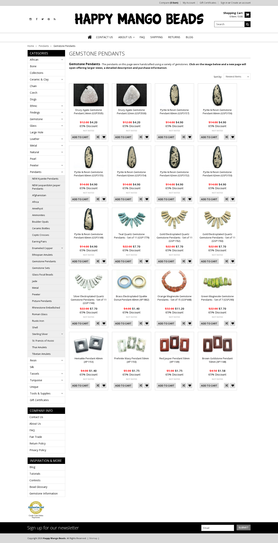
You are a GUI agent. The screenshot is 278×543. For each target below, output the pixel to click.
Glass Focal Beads (42, 274)
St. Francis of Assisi (43, 340)
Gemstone (36, 119)
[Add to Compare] (97, 137)
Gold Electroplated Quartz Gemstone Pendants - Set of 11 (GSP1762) (174, 237)
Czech (33, 92)
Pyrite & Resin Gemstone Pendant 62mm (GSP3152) (174, 173)
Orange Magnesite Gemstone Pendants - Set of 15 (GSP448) (175, 298)
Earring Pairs (39, 241)
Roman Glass (39, 314)
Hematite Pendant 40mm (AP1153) (89, 360)
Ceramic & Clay (39, 79)
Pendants (44, 46)
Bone (33, 66)
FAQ (32, 430)
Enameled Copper (42, 248)
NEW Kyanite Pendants (45, 178)
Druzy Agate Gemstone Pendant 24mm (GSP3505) (88, 111)
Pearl (33, 158)
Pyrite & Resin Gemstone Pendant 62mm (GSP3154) (131, 173)
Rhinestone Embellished (46, 307)
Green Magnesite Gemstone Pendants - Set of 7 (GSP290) (217, 298)
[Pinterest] (49, 19)
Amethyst (37, 208)
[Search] (248, 24)
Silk (32, 367)
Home (30, 46)
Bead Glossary (38, 487)
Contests (35, 480)
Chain (33, 86)
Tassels (34, 373)
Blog (32, 467)
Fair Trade (36, 437)
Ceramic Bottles (41, 228)
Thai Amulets (39, 347)
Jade (34, 281)
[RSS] (55, 19)
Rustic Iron (38, 320)
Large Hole (36, 132)
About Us (35, 423)
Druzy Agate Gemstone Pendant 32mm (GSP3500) (131, 111)
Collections (36, 73)
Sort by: (218, 76)
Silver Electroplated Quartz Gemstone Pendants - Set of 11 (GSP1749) (88, 300)
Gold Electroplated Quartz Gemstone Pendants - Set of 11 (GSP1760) (217, 237)
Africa (35, 202)
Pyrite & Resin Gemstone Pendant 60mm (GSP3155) (88, 173)
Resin (33, 360)
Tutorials (35, 473)
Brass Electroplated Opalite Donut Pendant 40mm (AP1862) (131, 298)
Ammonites (38, 215)
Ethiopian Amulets (42, 254)
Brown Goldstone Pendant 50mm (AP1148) (217, 360)
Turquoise (36, 380)
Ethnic (33, 106)
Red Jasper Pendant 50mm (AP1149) (174, 360)
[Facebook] (36, 19)
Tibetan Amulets (41, 354)
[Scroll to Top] (272, 538)
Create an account (241, 3)
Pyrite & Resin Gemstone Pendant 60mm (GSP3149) (88, 235)
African (34, 59)
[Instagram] (31, 19)
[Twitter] (42, 19)
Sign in (224, 3)
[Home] (90, 37)
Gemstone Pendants (44, 261)
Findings (35, 112)
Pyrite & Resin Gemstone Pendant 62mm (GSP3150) (217, 173)
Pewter (34, 165)
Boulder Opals (40, 221)
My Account (189, 3)
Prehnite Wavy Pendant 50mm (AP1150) (131, 360)
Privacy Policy (38, 450)
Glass (33, 125)
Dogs (33, 99)
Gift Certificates (208, 3)
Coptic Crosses (40, 235)
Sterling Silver (40, 334)
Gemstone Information (44, 493)
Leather (34, 139)
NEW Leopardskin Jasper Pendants (46, 187)
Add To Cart (80, 137)
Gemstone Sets (41, 268)
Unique (34, 387)
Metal (33, 145)
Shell (35, 327)
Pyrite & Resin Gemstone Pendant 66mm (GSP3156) (217, 111)
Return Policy (38, 443)
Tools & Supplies (40, 393)
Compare (168, 3)
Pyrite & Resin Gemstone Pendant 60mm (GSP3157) (174, 111)
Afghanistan (39, 195)
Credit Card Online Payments (36, 516)
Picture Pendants (42, 301)
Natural (34, 152)
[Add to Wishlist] (103, 137)
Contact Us (36, 417)
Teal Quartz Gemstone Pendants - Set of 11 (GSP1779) (131, 235)
